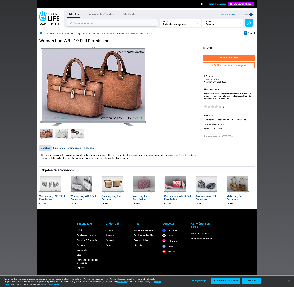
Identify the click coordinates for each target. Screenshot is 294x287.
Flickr (169, 235)
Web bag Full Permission (140, 198)
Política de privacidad (144, 235)
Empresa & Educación (87, 240)
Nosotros (109, 235)
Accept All (252, 281)
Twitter (170, 246)
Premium (81, 245)
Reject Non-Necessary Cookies (225, 281)
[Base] (40, 33)
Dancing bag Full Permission (111, 198)
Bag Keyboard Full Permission (205, 198)
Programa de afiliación (202, 238)
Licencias (138, 245)
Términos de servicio (144, 230)
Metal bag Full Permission (235, 198)
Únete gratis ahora (240, 3)
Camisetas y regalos (86, 235)
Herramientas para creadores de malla (106, 33)
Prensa (108, 245)
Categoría (165, 21)
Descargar (82, 250)
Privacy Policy (122, 282)
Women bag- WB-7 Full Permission (52, 198)
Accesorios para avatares (140, 33)
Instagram (172, 241)
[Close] (289, 281)
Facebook (172, 230)
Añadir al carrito (228, 57)
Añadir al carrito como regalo (229, 65)
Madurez (208, 21)
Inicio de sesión (217, 3)
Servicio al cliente (142, 240)
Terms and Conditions (52, 284)
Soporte (80, 267)
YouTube (171, 251)
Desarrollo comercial (201, 233)
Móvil (79, 230)
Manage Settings (199, 281)
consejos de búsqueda (228, 14)
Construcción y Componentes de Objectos (65, 33)
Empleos (109, 240)
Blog (79, 255)
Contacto (109, 230)
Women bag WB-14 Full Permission (177, 198)
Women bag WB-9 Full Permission (83, 198)
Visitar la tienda (211, 79)
